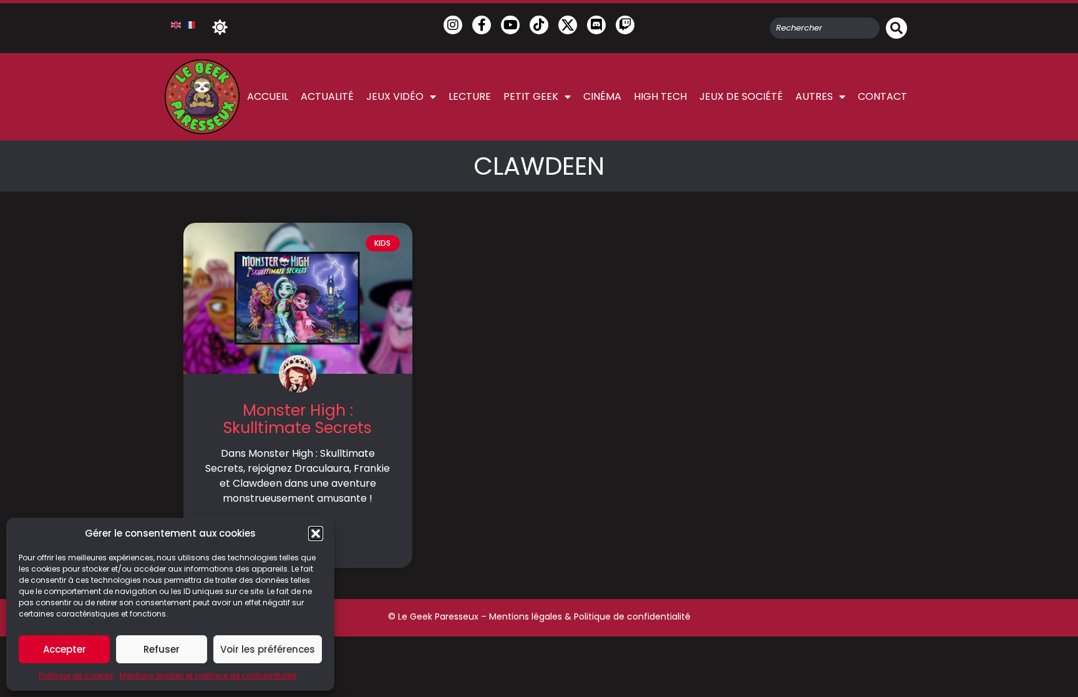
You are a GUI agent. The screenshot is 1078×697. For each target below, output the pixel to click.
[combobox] (825, 28)
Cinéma (602, 96)
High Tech (660, 96)
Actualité (327, 96)
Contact (882, 96)
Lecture (470, 96)
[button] (315, 533)
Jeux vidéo (395, 96)
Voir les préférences (267, 649)
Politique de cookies (76, 675)
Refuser (161, 649)
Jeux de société (741, 96)
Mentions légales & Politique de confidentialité (590, 616)
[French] (191, 24)
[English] (176, 24)
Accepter (64, 649)
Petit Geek (530, 96)
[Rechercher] (896, 28)
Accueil (267, 96)
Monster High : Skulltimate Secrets (297, 419)
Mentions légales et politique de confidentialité (208, 675)
